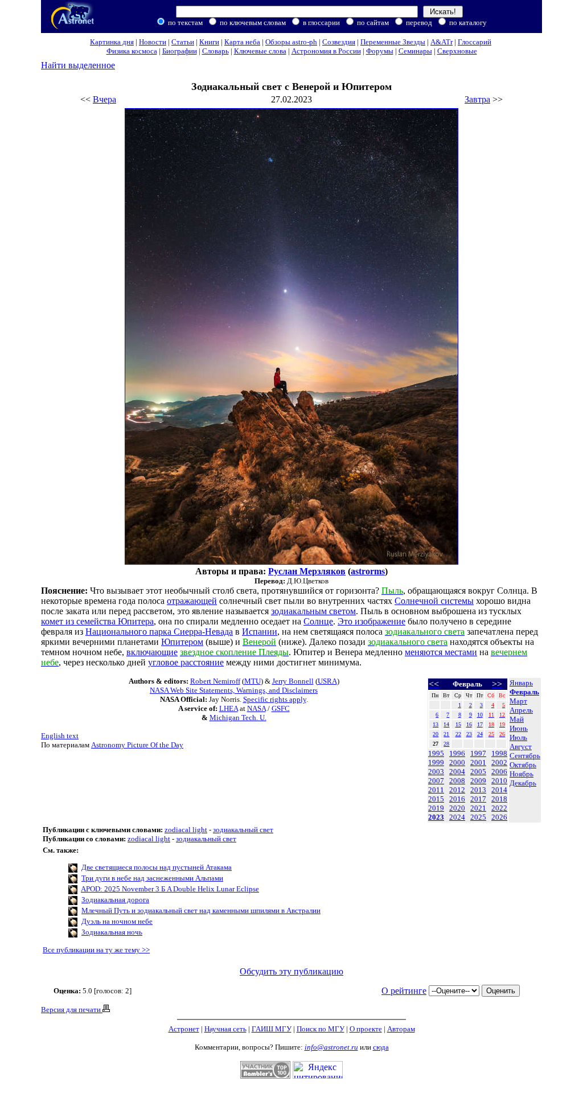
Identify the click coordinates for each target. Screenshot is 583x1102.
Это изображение (371, 621)
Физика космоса (131, 51)
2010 (499, 780)
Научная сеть (225, 1029)
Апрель (521, 710)
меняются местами (441, 652)
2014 (499, 790)
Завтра (477, 99)
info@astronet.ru (331, 1047)
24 (480, 734)
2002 (499, 762)
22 (458, 734)
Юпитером (182, 642)
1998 (499, 753)
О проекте (366, 1029)
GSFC (281, 708)
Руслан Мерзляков (307, 571)
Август (521, 746)
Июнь (519, 728)
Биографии (179, 51)
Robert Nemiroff (215, 681)
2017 (478, 799)
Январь (521, 683)
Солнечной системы (434, 601)
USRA (327, 681)
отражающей (192, 601)
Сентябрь (525, 755)
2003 (436, 771)
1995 (436, 753)
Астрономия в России (326, 51)
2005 (478, 771)
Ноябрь (521, 774)
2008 (457, 780)
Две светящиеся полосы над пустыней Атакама (156, 867)
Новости (152, 42)
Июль (518, 737)
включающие (152, 652)
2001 (478, 762)
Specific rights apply (274, 699)
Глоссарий (474, 42)
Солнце (318, 621)
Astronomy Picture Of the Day (137, 745)
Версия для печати (71, 1009)
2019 (436, 808)
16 (469, 724)
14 (446, 724)
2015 (436, 799)
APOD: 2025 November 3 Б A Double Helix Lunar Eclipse (170, 889)
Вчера (104, 99)
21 (446, 734)
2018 (499, 799)
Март (518, 701)
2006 (499, 771)
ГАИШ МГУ (272, 1029)
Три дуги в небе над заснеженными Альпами (152, 878)
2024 (457, 817)
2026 (499, 817)
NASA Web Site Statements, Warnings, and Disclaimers (234, 690)
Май (517, 719)
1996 (457, 753)
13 (435, 724)
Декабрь (523, 783)
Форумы (379, 51)
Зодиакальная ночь (111, 932)
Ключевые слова (260, 51)
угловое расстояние (186, 662)
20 (435, 734)
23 (469, 734)
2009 (478, 780)
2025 (478, 817)
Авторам (401, 1029)
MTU (252, 681)
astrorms (368, 571)
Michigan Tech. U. (238, 717)
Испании (259, 631)
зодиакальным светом (313, 611)
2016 (457, 799)
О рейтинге (403, 991)
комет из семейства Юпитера (97, 621)
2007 (436, 780)
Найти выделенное (78, 65)
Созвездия (338, 42)
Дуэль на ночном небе (117, 921)
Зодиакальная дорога (115, 899)
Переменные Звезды (392, 42)
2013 (478, 790)
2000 (457, 762)
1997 (478, 753)
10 (480, 715)
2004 (457, 771)
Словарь (215, 51)
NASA (256, 708)
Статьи (182, 42)
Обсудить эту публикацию (291, 971)
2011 (436, 790)
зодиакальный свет (243, 829)
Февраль (524, 692)
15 (458, 724)
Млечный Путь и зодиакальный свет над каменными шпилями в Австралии (201, 910)
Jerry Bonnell (293, 681)
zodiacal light (186, 829)
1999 (436, 762)
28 (446, 744)
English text (60, 735)
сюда (381, 1047)
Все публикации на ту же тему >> (96, 949)
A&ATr (441, 42)
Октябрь (523, 764)
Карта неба (242, 42)
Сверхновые (457, 51)
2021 (478, 808)
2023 (436, 817)
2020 (457, 808)
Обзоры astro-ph (291, 42)
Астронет (184, 1029)
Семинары (415, 51)
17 (480, 724)
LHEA (228, 708)
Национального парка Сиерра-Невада (159, 631)
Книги (209, 42)
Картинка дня (112, 42)
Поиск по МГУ (320, 1029)
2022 (499, 808)
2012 (457, 790)
